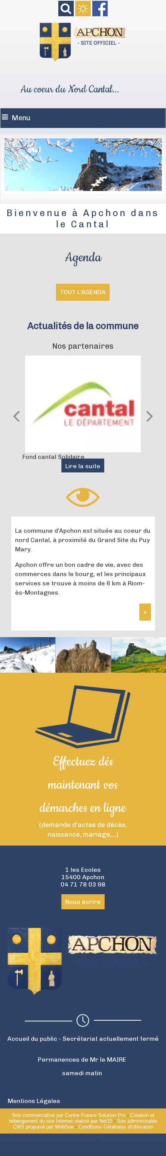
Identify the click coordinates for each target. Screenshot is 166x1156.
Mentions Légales (34, 1101)
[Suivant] (150, 416)
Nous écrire (83, 901)
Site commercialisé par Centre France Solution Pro (68, 1115)
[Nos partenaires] (83, 404)
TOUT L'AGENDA (83, 292)
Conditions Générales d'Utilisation (115, 1127)
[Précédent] (16, 416)
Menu (21, 118)
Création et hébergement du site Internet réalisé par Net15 (81, 1118)
